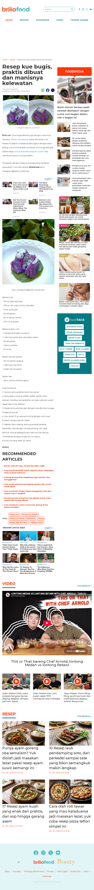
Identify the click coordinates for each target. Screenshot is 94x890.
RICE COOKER (82, 349)
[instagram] (83, 9)
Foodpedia (42, 20)
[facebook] (79, 9)
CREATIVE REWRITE (74, 343)
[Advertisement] (47, 41)
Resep (9, 20)
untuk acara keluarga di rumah (28, 151)
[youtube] (91, 9)
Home (5, 60)
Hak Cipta (62, 871)
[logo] (15, 9)
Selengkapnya (83, 586)
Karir (86, 871)
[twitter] (87, 9)
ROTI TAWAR (66, 349)
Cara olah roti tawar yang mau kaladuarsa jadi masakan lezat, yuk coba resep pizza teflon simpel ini (70, 816)
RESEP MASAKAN (74, 332)
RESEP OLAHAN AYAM (74, 360)
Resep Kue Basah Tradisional (22, 518)
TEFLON (74, 366)
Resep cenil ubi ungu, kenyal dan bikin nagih (24, 466)
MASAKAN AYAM (74, 327)
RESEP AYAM (74, 338)
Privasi (50, 871)
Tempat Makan (79, 20)
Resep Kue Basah (30, 514)
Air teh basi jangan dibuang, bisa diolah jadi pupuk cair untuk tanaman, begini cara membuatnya (74, 217)
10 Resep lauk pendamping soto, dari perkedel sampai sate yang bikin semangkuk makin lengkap (69, 758)
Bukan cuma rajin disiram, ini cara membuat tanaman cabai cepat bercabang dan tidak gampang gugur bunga (73, 245)
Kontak (17, 871)
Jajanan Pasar (37, 522)
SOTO (81, 355)
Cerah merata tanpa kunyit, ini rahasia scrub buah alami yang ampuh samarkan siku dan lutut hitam (72, 275)
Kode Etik (76, 871)
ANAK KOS (70, 355)
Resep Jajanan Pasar (18, 522)
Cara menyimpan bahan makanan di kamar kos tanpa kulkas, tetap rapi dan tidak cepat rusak (81, 128)
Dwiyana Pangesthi (10, 89)
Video (59, 20)
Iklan (7, 871)
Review (24, 20)
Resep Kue (14, 514)
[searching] (72, 9)
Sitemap (47, 876)
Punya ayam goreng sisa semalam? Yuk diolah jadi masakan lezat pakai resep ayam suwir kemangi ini (22, 758)
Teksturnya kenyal (19, 139)
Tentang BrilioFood (34, 871)
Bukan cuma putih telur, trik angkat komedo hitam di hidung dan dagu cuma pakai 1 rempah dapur (74, 304)
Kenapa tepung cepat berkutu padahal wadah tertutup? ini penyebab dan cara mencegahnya (81, 155)
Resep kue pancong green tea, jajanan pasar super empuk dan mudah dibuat (27, 499)
